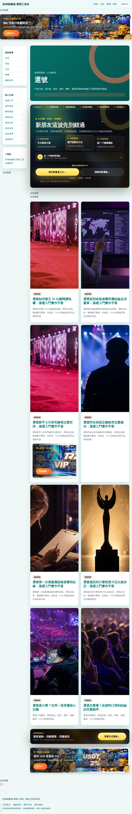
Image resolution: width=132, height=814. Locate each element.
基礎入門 (9, 100)
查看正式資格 (112, 736)
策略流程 (9, 117)
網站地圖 (38, 805)
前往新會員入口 (57, 172)
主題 (102, 4)
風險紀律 (9, 123)
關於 (115, 4)
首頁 (7, 58)
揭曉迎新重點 (102, 172)
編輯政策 (9, 80)
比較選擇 (9, 134)
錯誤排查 (9, 128)
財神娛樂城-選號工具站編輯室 (14, 161)
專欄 (108, 4)
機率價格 (9, 111)
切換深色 (124, 4)
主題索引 (7, 805)
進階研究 (9, 139)
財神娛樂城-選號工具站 (16, 4)
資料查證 (9, 106)
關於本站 (28, 805)
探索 (96, 4)
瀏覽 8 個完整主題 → (43, 95)
